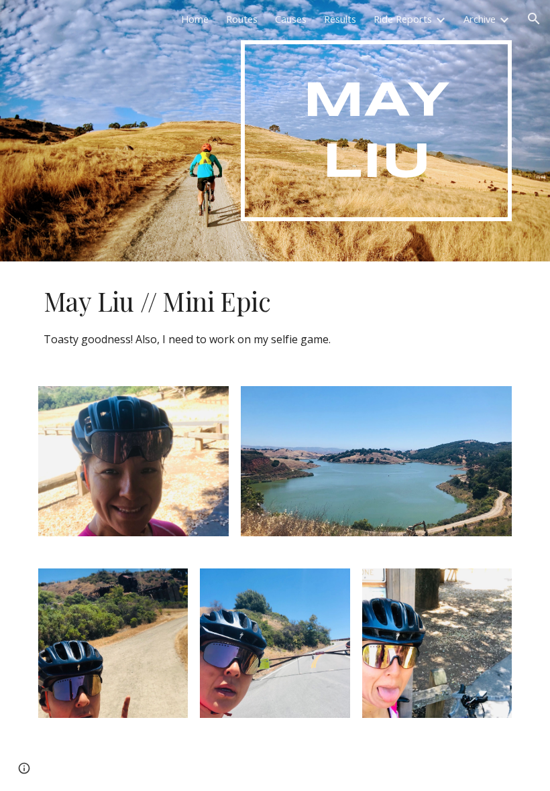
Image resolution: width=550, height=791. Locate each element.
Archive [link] (479, 18)
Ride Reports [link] (403, 18)
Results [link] (340, 18)
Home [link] (195, 18)
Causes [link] (291, 18)
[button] (534, 19)
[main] (376, 130)
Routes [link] (242, 18)
